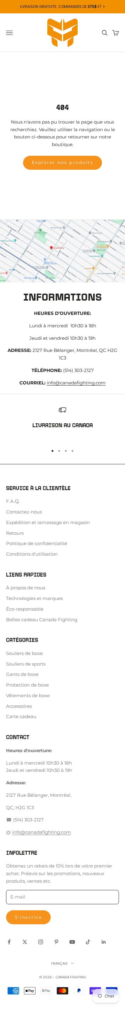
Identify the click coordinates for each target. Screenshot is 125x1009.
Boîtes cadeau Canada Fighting (41, 619)
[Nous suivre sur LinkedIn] (104, 942)
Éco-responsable (24, 609)
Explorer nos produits (62, 162)
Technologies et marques (34, 598)
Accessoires (19, 706)
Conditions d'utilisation (32, 554)
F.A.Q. (13, 501)
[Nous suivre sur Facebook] (9, 942)
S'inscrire (28, 917)
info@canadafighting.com (76, 383)
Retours (15, 533)
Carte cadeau (21, 716)
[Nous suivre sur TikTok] (88, 942)
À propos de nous (25, 588)
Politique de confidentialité (36, 543)
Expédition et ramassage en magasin (48, 522)
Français (59, 963)
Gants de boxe (22, 674)
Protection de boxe (27, 685)
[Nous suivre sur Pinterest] (56, 942)
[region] (62, 423)
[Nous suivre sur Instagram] (41, 942)
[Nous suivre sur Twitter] (25, 942)
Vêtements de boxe (28, 695)
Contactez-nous (24, 512)
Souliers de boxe (24, 653)
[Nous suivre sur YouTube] (72, 942)
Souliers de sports (26, 664)
